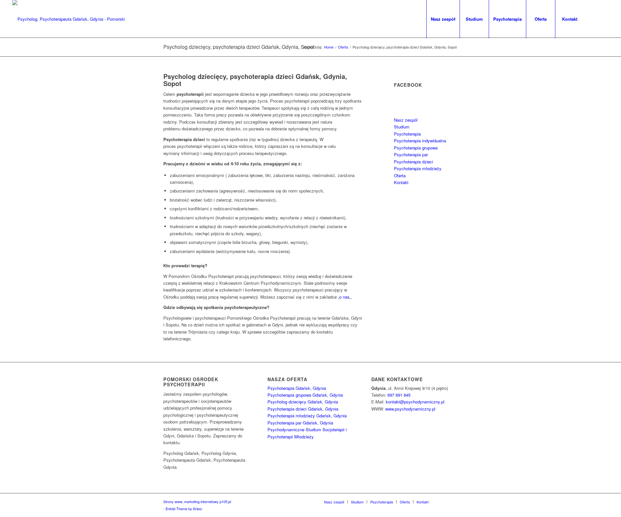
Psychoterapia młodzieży (417, 168)
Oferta (400, 175)
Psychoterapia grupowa (416, 148)
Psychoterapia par (411, 154)
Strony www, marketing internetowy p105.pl (197, 501)
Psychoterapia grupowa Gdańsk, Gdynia (305, 395)
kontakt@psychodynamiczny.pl (415, 402)
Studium (401, 127)
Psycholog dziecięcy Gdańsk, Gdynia (302, 402)
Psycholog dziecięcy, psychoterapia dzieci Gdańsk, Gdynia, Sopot (238, 46)
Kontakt (401, 182)
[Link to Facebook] (594, 19)
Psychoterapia (407, 134)
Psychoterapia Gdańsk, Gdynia (296, 388)
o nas (344, 297)
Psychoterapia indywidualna (420, 141)
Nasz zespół (406, 120)
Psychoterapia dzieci (413, 162)
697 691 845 (398, 395)
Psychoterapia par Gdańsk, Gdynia (300, 423)
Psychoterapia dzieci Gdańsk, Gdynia (302, 409)
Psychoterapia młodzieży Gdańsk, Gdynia (307, 415)
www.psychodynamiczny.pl (410, 409)
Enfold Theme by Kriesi (184, 508)
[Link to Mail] (604, 19)
